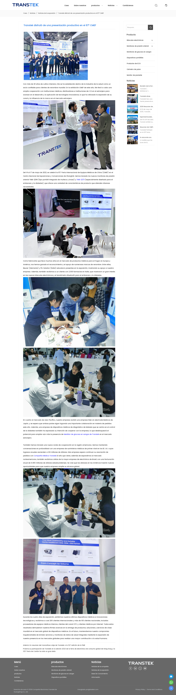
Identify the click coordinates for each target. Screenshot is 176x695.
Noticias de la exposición (46, 13)
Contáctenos (128, 5)
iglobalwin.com (93, 689)
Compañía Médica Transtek (45, 455)
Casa (66, 5)
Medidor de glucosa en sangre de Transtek (81, 434)
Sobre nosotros (80, 5)
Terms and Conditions (154, 689)
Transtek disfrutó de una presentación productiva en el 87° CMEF (81, 13)
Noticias (111, 5)
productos (95, 5)
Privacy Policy (140, 689)
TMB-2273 (81, 179)
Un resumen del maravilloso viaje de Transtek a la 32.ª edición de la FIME (57, 645)
